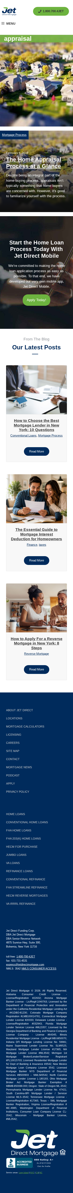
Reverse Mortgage (36, 653)
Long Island (24, 1173)
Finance (32, 544)
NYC (32, 1173)
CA (37, 1173)
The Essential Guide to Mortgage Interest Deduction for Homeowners (36, 534)
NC (41, 1173)
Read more (36, 451)
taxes (42, 544)
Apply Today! (36, 300)
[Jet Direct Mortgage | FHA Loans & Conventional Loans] (9, 11)
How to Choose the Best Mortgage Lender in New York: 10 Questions (36, 425)
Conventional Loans (23, 435)
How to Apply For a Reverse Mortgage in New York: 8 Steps (36, 643)
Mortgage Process (14, 134)
